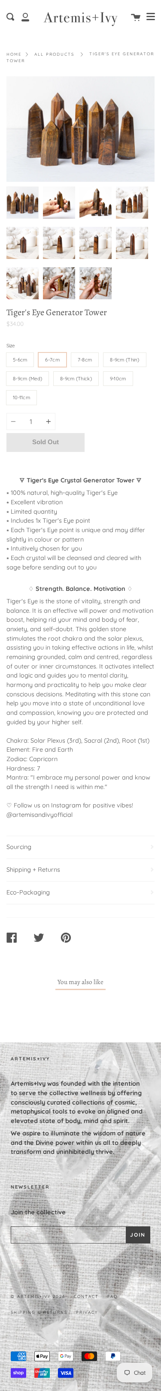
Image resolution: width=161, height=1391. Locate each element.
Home (13, 54)
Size (10, 346)
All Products (54, 54)
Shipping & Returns (39, 1312)
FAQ (112, 1296)
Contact (86, 1296)
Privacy (87, 1312)
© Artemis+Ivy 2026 (38, 1296)
